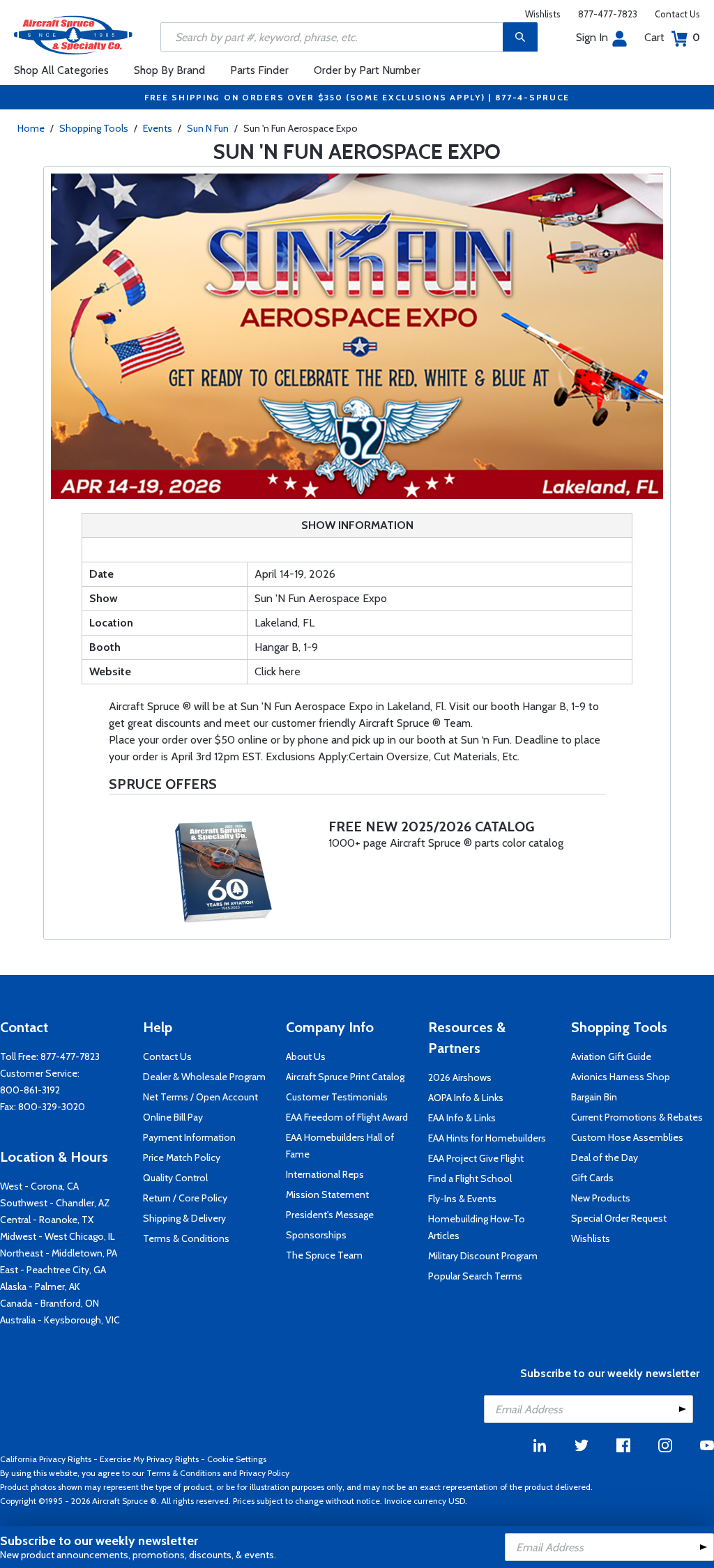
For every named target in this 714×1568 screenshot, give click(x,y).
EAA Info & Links (462, 1118)
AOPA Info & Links (465, 1097)
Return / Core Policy (185, 1198)
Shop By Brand (169, 70)
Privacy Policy (264, 1473)
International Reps (325, 1174)
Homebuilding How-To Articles (476, 1227)
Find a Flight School (470, 1178)
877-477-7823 (607, 14)
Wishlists (543, 14)
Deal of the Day (604, 1157)
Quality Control (175, 1177)
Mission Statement (327, 1194)
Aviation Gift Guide (611, 1056)
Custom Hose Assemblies (627, 1137)
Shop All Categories (61, 70)
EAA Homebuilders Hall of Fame (340, 1145)
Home (31, 128)
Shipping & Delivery (184, 1218)
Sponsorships (316, 1235)
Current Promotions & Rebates (637, 1117)
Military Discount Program (483, 1256)
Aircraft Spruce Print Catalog (345, 1076)
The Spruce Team (324, 1255)
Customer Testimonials (337, 1097)
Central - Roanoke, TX (46, 1219)
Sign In (592, 37)
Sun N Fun (208, 128)
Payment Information (189, 1137)
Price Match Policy (181, 1157)
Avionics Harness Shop (620, 1076)
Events (157, 128)
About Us (306, 1056)
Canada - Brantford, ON (49, 1303)
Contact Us (677, 14)
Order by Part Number (367, 70)
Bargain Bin (594, 1097)
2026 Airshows (460, 1077)
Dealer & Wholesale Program (204, 1076)
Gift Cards (592, 1177)
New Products (600, 1198)
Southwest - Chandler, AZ (55, 1203)
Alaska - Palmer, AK (40, 1286)
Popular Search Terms (475, 1276)
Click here (278, 671)
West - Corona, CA (39, 1186)
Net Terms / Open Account (200, 1097)
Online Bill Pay (173, 1117)
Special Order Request (619, 1218)
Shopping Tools (93, 128)
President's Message (330, 1214)
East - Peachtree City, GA (53, 1269)
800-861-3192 (30, 1090)
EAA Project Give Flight (476, 1158)
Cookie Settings (236, 1459)
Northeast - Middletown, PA (58, 1253)
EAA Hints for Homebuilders (487, 1138)
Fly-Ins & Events (462, 1198)
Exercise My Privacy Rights (149, 1459)
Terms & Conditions (186, 1238)
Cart (672, 37)
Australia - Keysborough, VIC (60, 1320)
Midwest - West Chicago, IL (57, 1236)
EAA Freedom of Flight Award (347, 1117)
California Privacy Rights (45, 1459)
